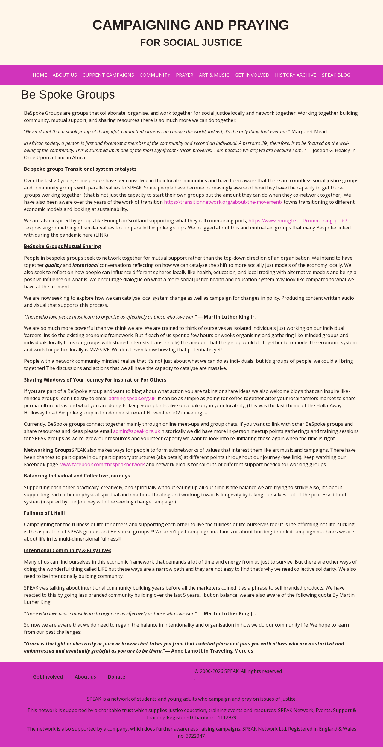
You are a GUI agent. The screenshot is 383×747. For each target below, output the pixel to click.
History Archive (295, 75)
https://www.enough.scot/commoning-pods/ (297, 220)
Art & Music (214, 75)
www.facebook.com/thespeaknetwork (102, 464)
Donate (116, 676)
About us (65, 75)
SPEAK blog (336, 75)
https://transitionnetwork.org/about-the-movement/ (223, 202)
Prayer (184, 75)
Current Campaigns (108, 75)
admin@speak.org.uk (132, 398)
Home (40, 75)
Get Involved (252, 75)
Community (155, 75)
